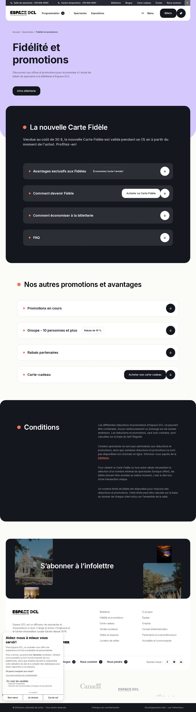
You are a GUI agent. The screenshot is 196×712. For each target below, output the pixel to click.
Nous (88, 661)
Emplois (146, 623)
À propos (147, 611)
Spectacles (80, 13)
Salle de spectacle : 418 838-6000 (31, 3)
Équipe (146, 617)
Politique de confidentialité (105, 708)
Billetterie (116, 3)
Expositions (97, 13)
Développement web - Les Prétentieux (164, 708)
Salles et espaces (109, 634)
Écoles (159, 3)
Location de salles (109, 640)
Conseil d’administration (155, 629)
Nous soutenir (174, 3)
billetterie (103, 457)
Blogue (128, 3)
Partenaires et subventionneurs (159, 634)
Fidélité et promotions (111, 617)
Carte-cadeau (144, 3)
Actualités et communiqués (156, 640)
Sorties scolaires (109, 629)
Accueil (16, 32)
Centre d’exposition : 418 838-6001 (78, 3)
